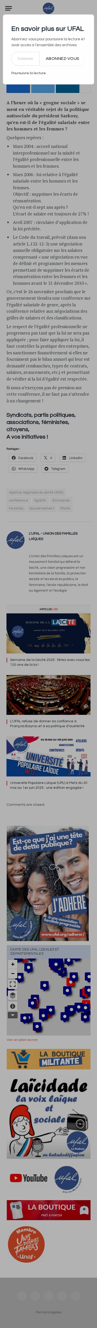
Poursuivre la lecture (28, 73)
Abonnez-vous (62, 58)
